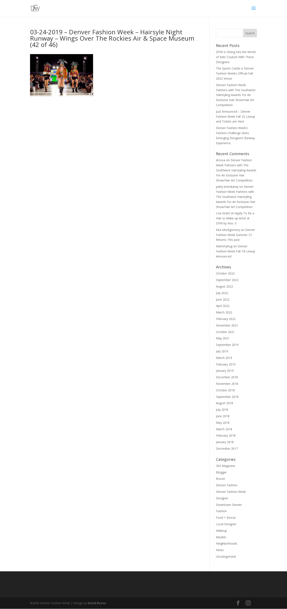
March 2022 (224, 312)
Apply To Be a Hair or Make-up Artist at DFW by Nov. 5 (235, 218)
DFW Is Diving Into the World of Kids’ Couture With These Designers (235, 57)
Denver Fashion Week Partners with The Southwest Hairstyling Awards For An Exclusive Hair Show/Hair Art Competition (235, 95)
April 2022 (222, 306)
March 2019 (224, 358)
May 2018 (222, 423)
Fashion (221, 511)
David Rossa (97, 603)
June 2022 (222, 299)
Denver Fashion (226, 485)
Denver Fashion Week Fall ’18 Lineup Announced (235, 251)
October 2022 (225, 273)
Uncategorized (226, 556)
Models (221, 537)
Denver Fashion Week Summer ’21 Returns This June (235, 235)
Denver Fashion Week (231, 492)
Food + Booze (226, 518)
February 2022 (226, 319)
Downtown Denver (229, 505)
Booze (220, 479)
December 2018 (227, 377)
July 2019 (222, 351)
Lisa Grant (223, 213)
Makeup (221, 531)
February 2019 (226, 364)
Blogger (221, 472)
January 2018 (225, 442)
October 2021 (225, 332)
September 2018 (227, 397)
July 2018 (222, 410)
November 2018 (227, 384)
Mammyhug (224, 246)
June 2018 (222, 416)
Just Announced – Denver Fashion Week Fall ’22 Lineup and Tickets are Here (235, 116)
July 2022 (222, 293)
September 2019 (227, 345)
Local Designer (226, 524)
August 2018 (224, 403)
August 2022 (224, 286)
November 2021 (227, 325)
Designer (222, 498)
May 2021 (222, 338)
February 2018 (226, 435)
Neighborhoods (226, 543)
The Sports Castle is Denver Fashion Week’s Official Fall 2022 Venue (235, 73)
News (220, 550)
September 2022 (227, 280)
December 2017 (227, 448)
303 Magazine (225, 466)
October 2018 (225, 390)
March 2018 (224, 429)
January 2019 (225, 371)
